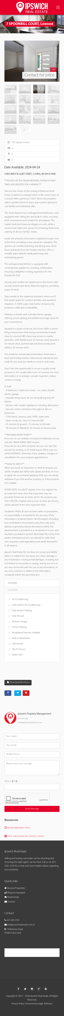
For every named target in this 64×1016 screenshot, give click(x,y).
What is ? (11, 781)
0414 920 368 (23, 719)
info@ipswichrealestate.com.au (21, 925)
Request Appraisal (16, 893)
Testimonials (13, 897)
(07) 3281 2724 (13, 920)
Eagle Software (45, 1004)
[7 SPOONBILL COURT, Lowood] (32, 61)
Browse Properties (16, 888)
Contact (11, 902)
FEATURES (12, 583)
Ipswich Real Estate (18, 952)
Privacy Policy (18, 1004)
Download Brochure (19, 682)
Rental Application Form (18, 828)
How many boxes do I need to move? (25, 836)
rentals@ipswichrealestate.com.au (30, 723)
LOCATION (13, 590)
